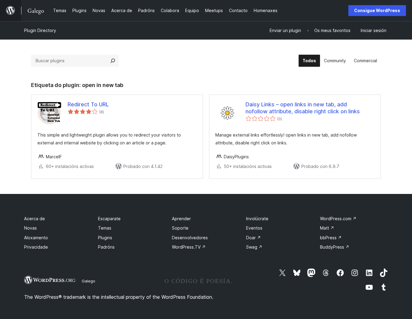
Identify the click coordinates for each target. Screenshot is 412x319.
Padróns (106, 247)
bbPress (331, 237)
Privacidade (36, 247)
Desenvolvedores (190, 237)
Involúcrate (257, 218)
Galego (88, 281)
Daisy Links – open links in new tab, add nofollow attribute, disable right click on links (303, 107)
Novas (30, 227)
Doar (253, 237)
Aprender (181, 218)
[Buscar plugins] (113, 61)
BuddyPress (334, 247)
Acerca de (34, 218)
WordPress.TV (189, 247)
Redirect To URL (88, 104)
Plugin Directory (40, 30)
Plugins (105, 237)
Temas (104, 227)
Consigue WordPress (377, 10)
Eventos (254, 227)
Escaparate (109, 218)
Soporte (180, 227)
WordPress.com (338, 218)
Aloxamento (36, 237)
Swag (254, 247)
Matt (327, 227)
